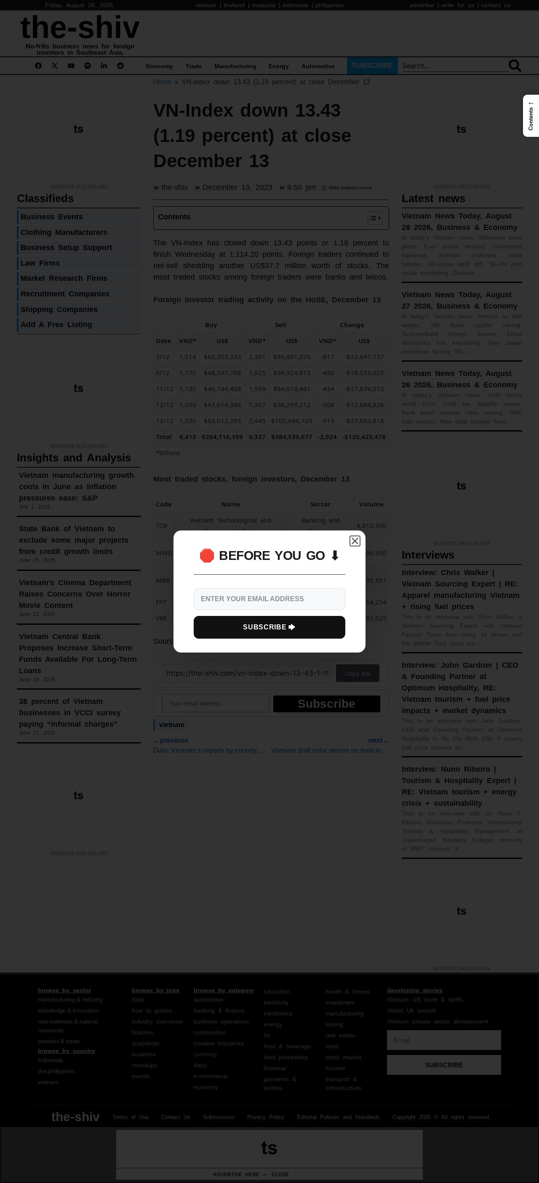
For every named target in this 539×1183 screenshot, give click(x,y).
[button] (531, 116)
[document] (269, 591)
